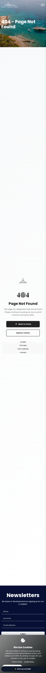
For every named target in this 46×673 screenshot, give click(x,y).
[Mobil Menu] (43, 5)
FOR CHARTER (23, 349)
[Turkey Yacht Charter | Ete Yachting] (9, 4)
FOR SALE (23, 345)
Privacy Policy (17, 662)
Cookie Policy (29, 662)
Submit (23, 634)
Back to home (24, 324)
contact (23, 352)
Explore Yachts (23, 333)
